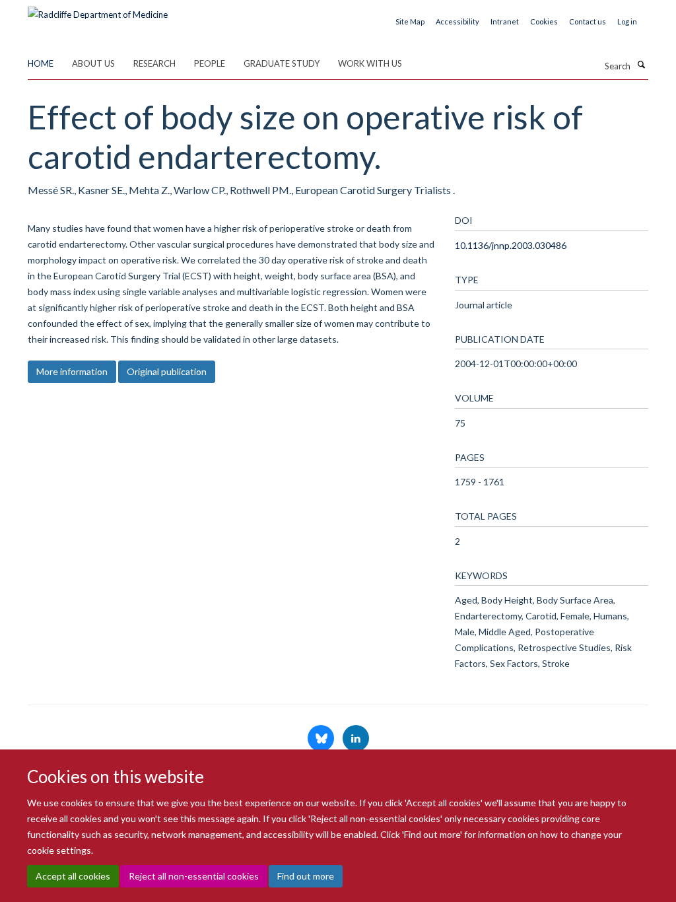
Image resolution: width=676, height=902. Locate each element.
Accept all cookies (73, 876)
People (209, 63)
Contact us (587, 21)
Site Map (409, 21)
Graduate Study (282, 63)
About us (93, 63)
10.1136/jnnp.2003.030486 (510, 245)
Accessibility (457, 21)
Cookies (544, 21)
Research (154, 63)
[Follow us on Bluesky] (322, 739)
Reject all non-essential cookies (194, 876)
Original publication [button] (167, 371)
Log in (627, 21)
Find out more (305, 876)
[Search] (641, 64)
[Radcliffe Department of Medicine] (98, 10)
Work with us (370, 63)
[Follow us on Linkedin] (356, 739)
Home (40, 63)
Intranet (504, 21)
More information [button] (72, 371)
